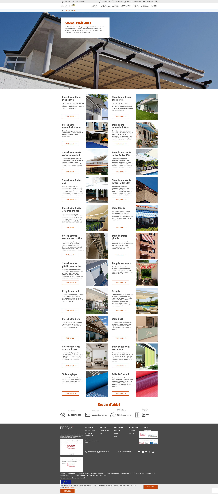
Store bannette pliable (119, 237)
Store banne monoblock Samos (71, 126)
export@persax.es (104, 451)
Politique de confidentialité (89, 434)
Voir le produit (70, 116)
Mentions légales (90, 430)
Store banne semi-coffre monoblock (71, 154)
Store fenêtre (118, 208)
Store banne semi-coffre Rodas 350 (121, 181)
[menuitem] (95, 6)
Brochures (131, 433)
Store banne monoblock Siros (120, 126)
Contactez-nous (147, 430)
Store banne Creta (71, 319)
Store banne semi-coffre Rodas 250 (121, 154)
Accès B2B (117, 430)
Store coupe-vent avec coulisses (71, 348)
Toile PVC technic (121, 374)
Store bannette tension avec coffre (72, 237)
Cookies (87, 438)
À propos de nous (104, 430)
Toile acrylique (69, 374)
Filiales (116, 433)
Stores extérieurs (71, 10)
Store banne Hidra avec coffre (71, 98)
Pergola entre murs (122, 263)
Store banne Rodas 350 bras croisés (71, 209)
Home (61, 10)
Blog (101, 433)
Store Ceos (117, 319)
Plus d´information (70, 487)
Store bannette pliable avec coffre (71, 265)
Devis (115, 436)
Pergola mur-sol (70, 291)
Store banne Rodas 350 (71, 181)
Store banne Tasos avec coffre (121, 98)
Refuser (67, 491)
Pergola (116, 291)
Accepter (150, 487)
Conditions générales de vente (92, 441)
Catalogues (132, 430)
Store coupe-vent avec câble (121, 348)
